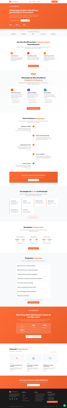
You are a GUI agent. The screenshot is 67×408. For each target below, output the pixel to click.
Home (30, 1)
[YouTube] (16, 399)
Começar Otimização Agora (34, 108)
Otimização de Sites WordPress (39, 399)
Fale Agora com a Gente (15, 20)
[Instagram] (12, 399)
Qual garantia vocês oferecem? (23, 295)
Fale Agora (55, 1)
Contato (24, 399)
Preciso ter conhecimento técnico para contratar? (26, 287)
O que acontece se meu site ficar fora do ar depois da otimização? (29, 278)
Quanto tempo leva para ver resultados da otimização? (27, 270)
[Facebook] (14, 399)
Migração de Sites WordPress (39, 396)
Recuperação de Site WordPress (39, 395)
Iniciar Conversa (53, 401)
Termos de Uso (45, 406)
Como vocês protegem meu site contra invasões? (26, 291)
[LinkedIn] (10, 399)
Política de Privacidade (26, 400)
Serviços (34, 1)
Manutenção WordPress (38, 400)
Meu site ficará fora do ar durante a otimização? (26, 265)
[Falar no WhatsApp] (64, 405)
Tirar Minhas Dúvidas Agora (34, 302)
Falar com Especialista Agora (34, 336)
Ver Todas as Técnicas (33, 217)
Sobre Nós (38, 1)
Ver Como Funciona (26, 20)
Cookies (57, 406)
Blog (23, 396)
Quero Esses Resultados (33, 248)
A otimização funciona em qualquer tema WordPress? (27, 274)
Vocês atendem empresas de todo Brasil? (25, 282)
